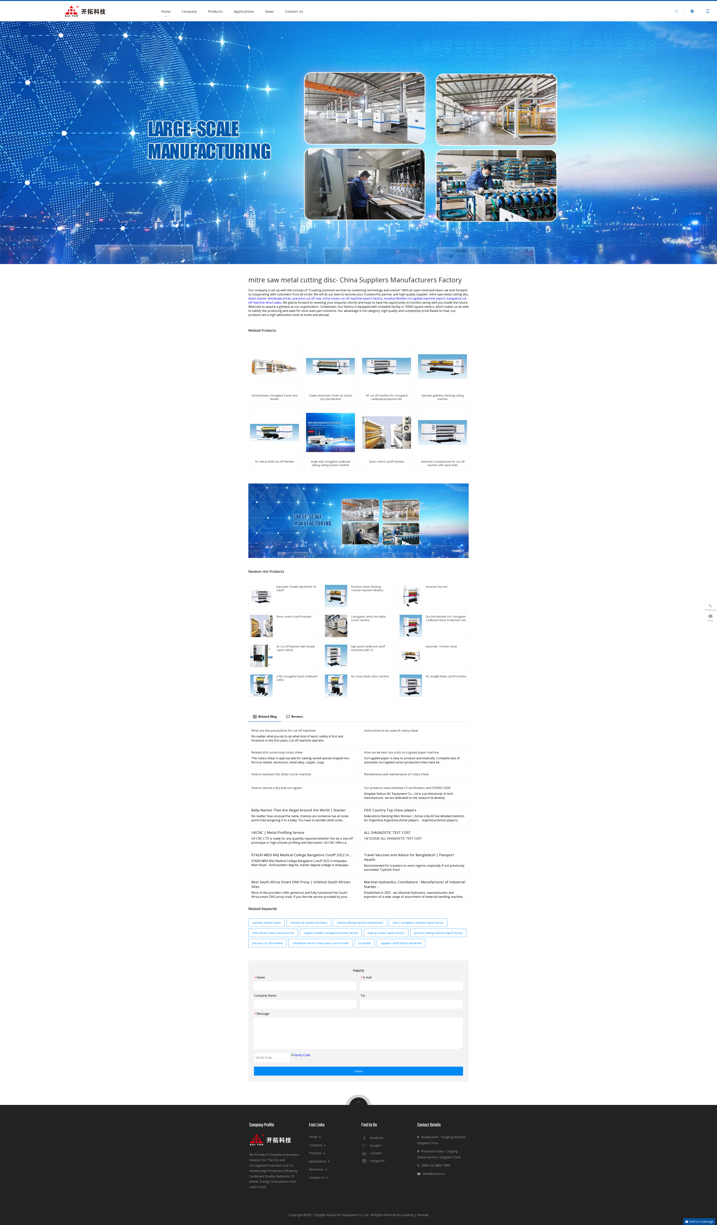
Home (165, 11)
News (269, 11)
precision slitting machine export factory (438, 933)
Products (215, 11)
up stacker (364, 943)
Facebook (376, 1138)
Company (189, 11)
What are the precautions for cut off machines (283, 730)
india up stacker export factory (386, 933)
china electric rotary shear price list (273, 933)
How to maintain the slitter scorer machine (281, 774)
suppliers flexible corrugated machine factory (331, 933)
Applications (244, 11)
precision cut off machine (267, 943)
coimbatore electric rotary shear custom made (320, 943)
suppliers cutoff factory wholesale (401, 943)
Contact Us (294, 11)
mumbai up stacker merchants (309, 922)
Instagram (377, 1161)
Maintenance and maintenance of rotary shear (396, 774)
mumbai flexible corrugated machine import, (415, 298)
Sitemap (423, 1215)
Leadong (408, 1215)
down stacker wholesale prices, (270, 298)
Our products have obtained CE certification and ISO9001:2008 (407, 788)
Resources (316, 1169)
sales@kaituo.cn (431, 1174)
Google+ (376, 1145)
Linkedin (376, 1153)
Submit (358, 1071)
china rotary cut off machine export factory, (353, 298)
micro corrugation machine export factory (418, 922)
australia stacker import (266, 922)
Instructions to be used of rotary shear (391, 730)
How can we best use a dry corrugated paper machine (401, 752)
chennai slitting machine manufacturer (360, 922)
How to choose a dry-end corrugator (276, 788)
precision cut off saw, (307, 298)
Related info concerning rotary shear (277, 752)
